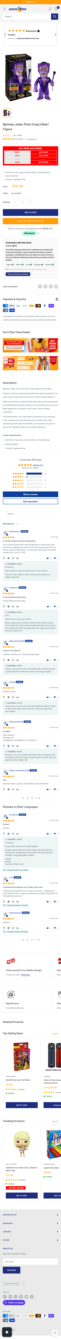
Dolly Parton (11, 1164)
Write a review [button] (30, 494)
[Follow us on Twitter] (10, 1297)
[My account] (50, 8)
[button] (30, 34)
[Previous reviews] (5, 34)
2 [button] (27, 798)
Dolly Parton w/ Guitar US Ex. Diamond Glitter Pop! (21, 1169)
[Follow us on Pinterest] (21, 1297)
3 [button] (31, 798)
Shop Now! (25, 975)
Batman (6, 135)
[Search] (54, 16)
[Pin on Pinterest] (45, 286)
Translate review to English (17, 870)
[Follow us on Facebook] (5, 1297)
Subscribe (11, 1270)
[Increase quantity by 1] (30, 202)
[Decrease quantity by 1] (15, 202)
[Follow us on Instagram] (16, 1297)
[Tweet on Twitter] (51, 286)
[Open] (7, 1332)
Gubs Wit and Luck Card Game (18, 1080)
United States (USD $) (11, 1283)
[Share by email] (56, 286)
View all (55, 1033)
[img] (8, 537)
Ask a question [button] (30, 501)
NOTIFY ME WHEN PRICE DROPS (30, 221)
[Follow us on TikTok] (32, 1297)
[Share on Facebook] (40, 286)
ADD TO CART (31, 212)
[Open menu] (4, 9)
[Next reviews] (56, 34)
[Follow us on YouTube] (26, 1297)
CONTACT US (30, 2)
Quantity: (6, 202)
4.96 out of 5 (38, 465)
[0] (56, 8)
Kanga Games (11, 1076)
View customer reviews (18, 274)
